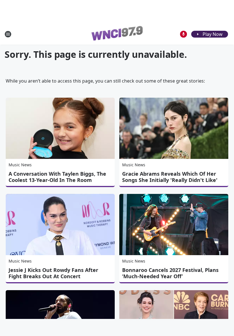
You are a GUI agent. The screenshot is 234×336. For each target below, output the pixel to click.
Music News (20, 164)
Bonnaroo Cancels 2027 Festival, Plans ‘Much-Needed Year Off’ (170, 273)
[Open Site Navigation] (8, 34)
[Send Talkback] (183, 34)
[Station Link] (117, 34)
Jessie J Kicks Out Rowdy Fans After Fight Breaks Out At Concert (53, 273)
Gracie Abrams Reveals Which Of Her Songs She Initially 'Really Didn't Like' (169, 177)
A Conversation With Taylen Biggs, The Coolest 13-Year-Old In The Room (57, 177)
